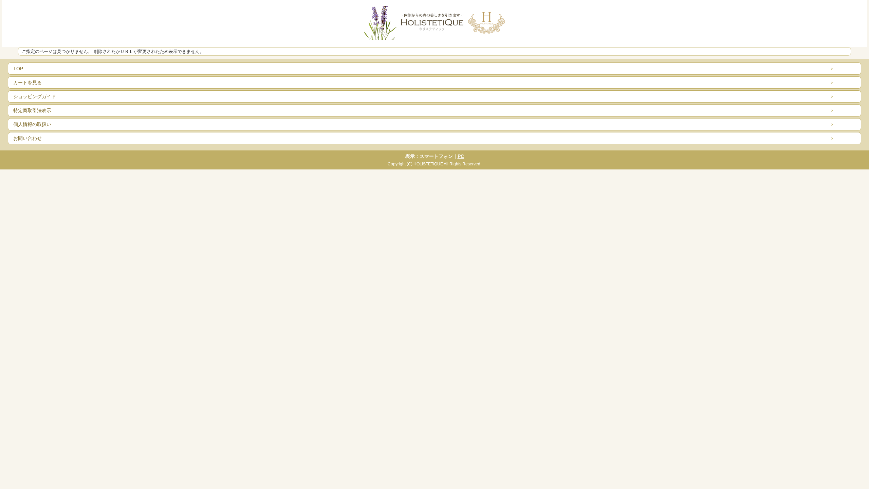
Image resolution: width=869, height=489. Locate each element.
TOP (18, 68)
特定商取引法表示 (32, 110)
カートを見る (27, 82)
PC (461, 156)
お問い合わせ (27, 138)
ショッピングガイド (34, 96)
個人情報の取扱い (32, 124)
